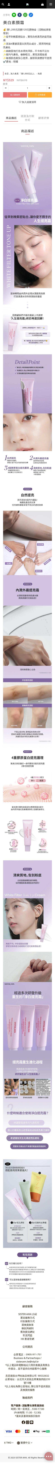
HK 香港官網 (27, 1338)
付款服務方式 (27, 1321)
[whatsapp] (25, 15)
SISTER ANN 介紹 (27, 1314)
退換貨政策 (28, 1324)
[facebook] (19, 15)
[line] (14, 15)
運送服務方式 (27, 1317)
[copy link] (31, 15)
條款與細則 (28, 1328)
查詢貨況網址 (27, 1331)
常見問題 (27, 1335)
